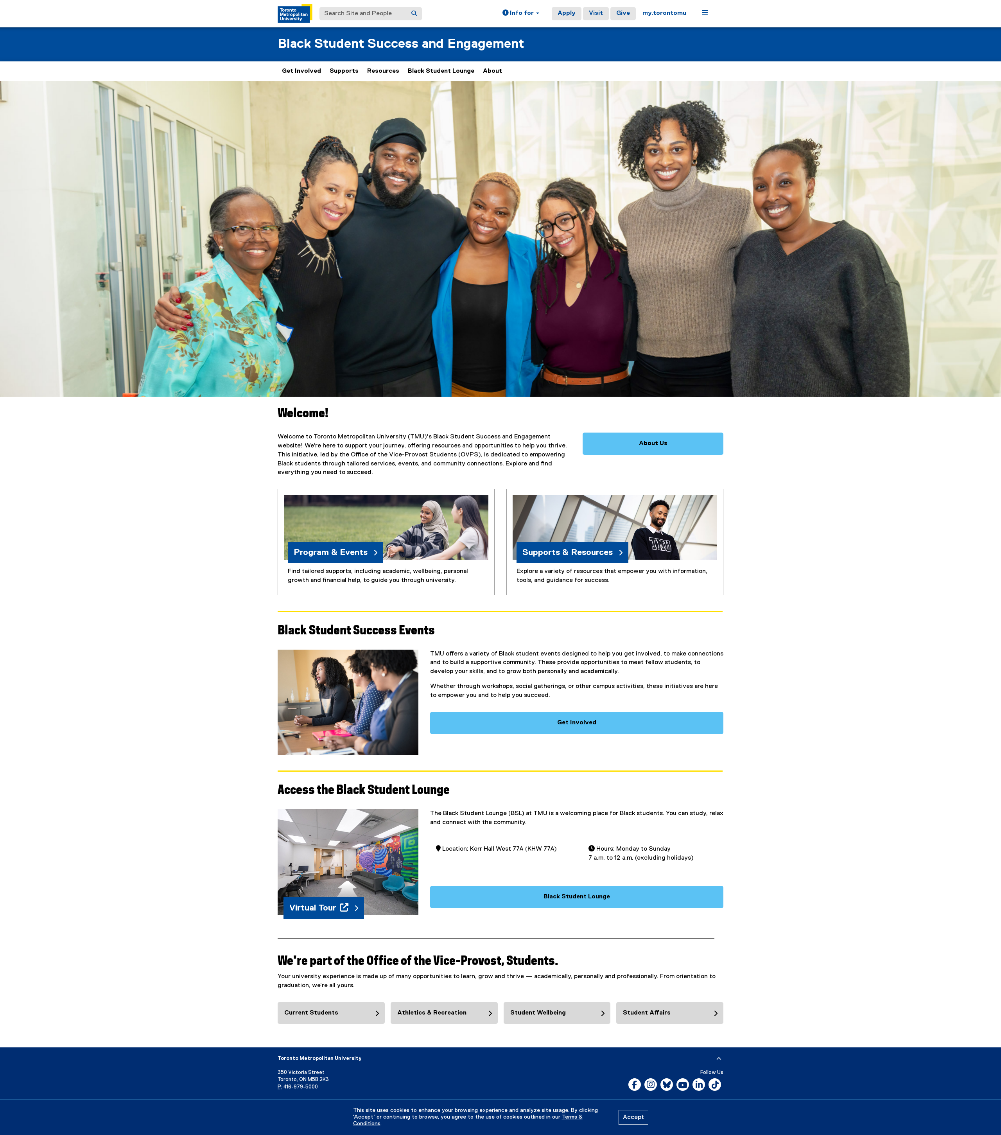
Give (623, 13)
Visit (596, 13)
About (492, 71)
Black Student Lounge (441, 71)
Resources (383, 71)
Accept (633, 1117)
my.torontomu (664, 13)
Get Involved (301, 71)
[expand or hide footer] (718, 1058)
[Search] (414, 13)
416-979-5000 (300, 1087)
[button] (521, 13)
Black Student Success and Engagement (401, 44)
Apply (567, 13)
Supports (344, 71)
